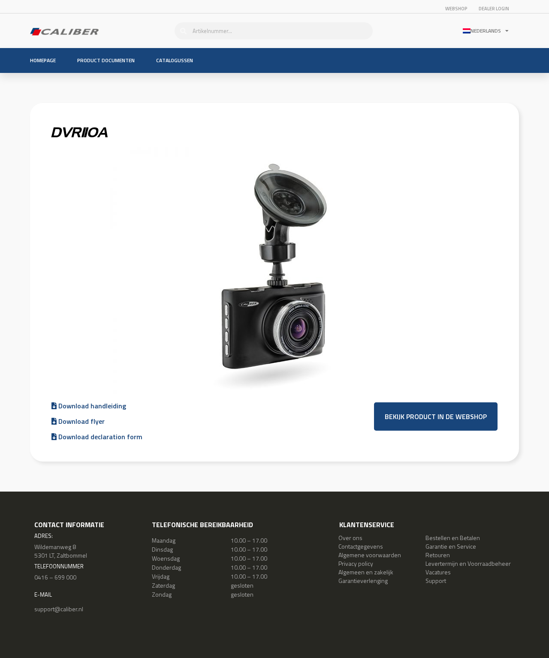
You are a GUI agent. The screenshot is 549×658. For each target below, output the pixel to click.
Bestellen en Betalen (452, 537)
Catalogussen (174, 60)
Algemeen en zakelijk (365, 572)
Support (435, 580)
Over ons (350, 537)
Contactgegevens (360, 546)
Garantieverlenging (363, 580)
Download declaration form (99, 437)
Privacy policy (355, 563)
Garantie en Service (450, 546)
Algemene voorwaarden (369, 554)
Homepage (43, 60)
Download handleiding (91, 406)
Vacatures (438, 572)
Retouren (437, 554)
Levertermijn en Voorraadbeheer (468, 563)
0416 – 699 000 (55, 577)
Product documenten (106, 60)
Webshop (456, 8)
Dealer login (494, 8)
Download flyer (81, 421)
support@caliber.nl (58, 608)
